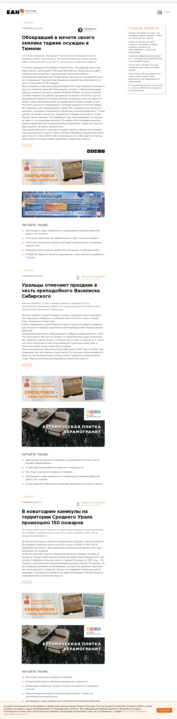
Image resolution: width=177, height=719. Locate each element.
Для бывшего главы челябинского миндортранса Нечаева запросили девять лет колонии (63, 232)
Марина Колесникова (93, 276)
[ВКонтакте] (88, 151)
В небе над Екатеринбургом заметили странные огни (54, 468)
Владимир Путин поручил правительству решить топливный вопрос (63, 250)
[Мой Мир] (99, 151)
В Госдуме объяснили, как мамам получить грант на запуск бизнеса (62, 238)
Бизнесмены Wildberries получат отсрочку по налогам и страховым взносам (62, 687)
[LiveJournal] (103, 151)
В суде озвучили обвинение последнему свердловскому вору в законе (64, 484)
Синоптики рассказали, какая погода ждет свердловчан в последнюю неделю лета (64, 244)
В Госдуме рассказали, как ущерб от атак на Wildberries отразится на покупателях (145, 88)
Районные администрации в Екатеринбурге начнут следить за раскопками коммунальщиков (59, 695)
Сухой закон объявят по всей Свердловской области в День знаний (144, 67)
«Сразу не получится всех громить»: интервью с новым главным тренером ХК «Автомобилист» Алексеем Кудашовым (142, 47)
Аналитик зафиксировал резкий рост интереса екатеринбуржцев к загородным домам (145, 58)
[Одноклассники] (92, 151)
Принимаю (164, 710)
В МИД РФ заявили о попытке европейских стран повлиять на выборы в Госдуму (65, 256)
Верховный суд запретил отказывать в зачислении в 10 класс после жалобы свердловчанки (62, 461)
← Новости (28, 23)
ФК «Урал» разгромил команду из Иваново (49, 472)
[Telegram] (95, 151)
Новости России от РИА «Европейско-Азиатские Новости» (15, 12)
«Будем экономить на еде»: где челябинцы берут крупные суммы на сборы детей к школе (145, 35)
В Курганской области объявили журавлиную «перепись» (57, 682)
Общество (27, 145)
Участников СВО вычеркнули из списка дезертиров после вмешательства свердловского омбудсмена (144, 77)
